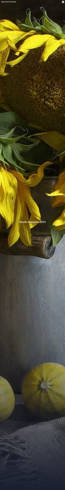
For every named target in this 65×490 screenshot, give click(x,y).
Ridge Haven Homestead (8, 2)
